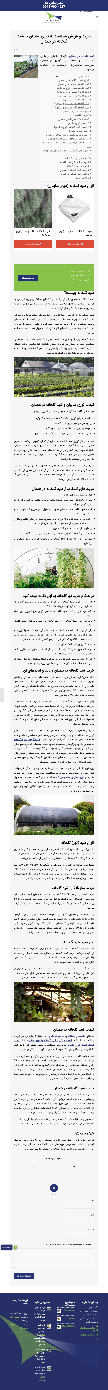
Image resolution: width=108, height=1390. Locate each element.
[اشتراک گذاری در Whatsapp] (34, 1166)
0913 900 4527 (54, 6)
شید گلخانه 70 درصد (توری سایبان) (71, 100)
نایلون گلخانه (81, 115)
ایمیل (92, 1215)
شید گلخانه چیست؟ (77, 131)
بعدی (90, 214)
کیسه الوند (15, 1317)
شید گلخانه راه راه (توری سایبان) (73, 84)
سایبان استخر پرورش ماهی (76, 111)
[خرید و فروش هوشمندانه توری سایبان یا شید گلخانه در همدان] (26, 66)
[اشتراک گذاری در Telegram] (74, 1166)
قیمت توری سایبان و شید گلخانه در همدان (66, 135)
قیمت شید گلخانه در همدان (74, 170)
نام (93, 1201)
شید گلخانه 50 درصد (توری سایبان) (71, 108)
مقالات (92, 49)
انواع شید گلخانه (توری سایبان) (73, 80)
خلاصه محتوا (81, 178)
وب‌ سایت (91, 1230)
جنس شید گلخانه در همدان (74, 174)
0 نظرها (16, 49)
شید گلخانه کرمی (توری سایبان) (73, 88)
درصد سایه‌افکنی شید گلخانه (74, 162)
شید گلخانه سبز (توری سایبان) (73, 119)
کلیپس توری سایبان (78, 123)
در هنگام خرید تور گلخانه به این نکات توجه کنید (66, 145)
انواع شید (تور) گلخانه (76, 158)
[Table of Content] (57, 77)
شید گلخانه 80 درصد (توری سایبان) (71, 96)
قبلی (18, 214)
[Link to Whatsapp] (80, 11)
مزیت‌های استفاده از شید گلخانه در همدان (67, 139)
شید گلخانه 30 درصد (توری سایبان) (71, 104)
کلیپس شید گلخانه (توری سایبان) (71, 127)
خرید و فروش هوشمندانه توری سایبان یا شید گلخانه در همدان (54, 39)
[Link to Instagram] (84, 11)
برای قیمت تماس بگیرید (74, 244)
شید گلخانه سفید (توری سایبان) (73, 92)
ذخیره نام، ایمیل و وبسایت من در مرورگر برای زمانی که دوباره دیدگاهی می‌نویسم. (68, 1244)
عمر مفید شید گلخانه (77, 166)
